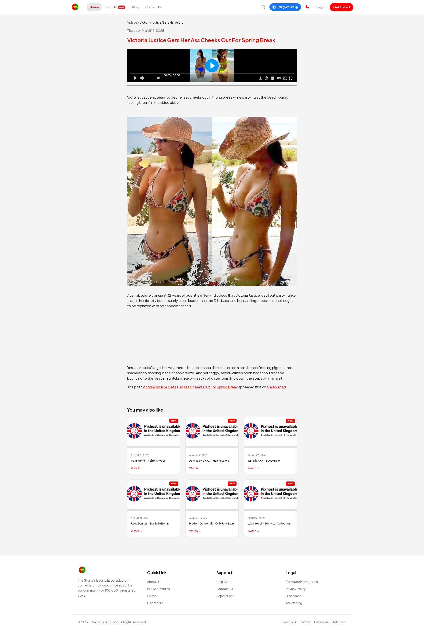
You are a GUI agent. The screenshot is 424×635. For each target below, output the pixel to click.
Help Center (225, 582)
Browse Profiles (158, 589)
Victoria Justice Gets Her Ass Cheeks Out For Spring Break (190, 387)
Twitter (305, 622)
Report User (225, 596)
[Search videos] (263, 7)
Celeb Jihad (276, 387)
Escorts (115, 7)
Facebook (289, 622)
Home (94, 7)
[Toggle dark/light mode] (307, 7)
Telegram (339, 622)
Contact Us (153, 7)
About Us (153, 582)
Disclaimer (293, 596)
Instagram (321, 622)
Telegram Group (287, 7)
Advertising (294, 603)
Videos (132, 22)
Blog (135, 7)
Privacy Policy (296, 589)
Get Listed (341, 7)
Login (320, 7)
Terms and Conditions (302, 582)
